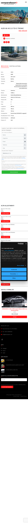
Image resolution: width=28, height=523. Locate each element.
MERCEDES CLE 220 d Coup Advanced (14, 309)
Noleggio (4, 348)
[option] (14, 53)
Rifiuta (14, 278)
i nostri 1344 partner (9, 250)
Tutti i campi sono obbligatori (7, 132)
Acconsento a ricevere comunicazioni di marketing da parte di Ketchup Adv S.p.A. (13, 161)
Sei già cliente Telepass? (7, 150)
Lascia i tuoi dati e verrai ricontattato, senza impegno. (13, 129)
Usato (3, 352)
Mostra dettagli (20, 265)
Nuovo (3, 350)
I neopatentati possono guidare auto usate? (15, 364)
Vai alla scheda (5, 213)
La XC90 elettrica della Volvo (12, 369)
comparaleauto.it (17, 394)
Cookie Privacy (23, 396)
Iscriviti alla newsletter (7, 387)
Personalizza (13, 273)
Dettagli (14, 316)
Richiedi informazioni (14, 172)
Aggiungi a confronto (10, 38)
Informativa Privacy (18, 165)
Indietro (6, 35)
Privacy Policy (16, 396)
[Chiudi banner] (26, 243)
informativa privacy (22, 384)
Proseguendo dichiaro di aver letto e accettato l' (13, 384)
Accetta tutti (14, 269)
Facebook (14, 340)
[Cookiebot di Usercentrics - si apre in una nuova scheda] (18, 244)
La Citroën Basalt (9, 360)
